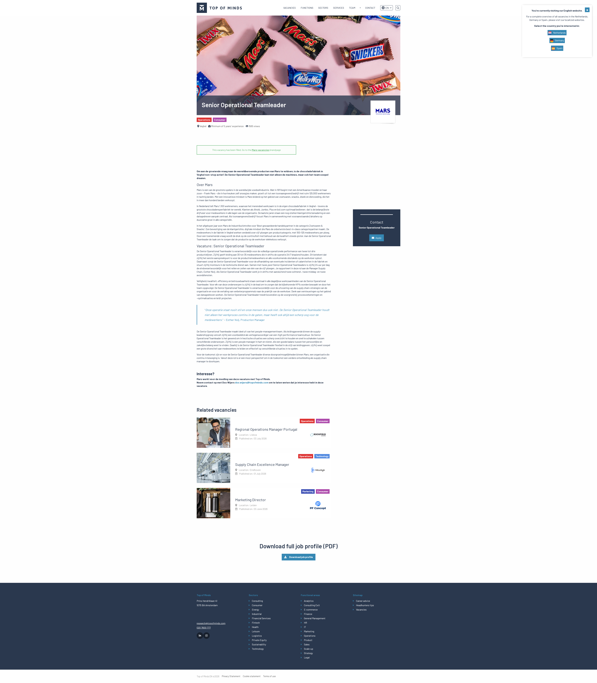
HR (305, 622)
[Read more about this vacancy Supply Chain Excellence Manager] (264, 468)
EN (387, 7)
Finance (308, 613)
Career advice (363, 600)
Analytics (309, 600)
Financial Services (261, 618)
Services (338, 7)
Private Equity (259, 640)
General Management (314, 618)
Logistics (257, 635)
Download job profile (301, 556)
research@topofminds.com (211, 623)
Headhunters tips (365, 605)
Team (352, 7)
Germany (559, 40)
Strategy (308, 653)
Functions (307, 7)
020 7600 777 (204, 627)
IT (305, 626)
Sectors (323, 7)
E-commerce (311, 609)
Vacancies (289, 7)
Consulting (257, 600)
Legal (307, 657)
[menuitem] (289, 8)
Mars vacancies (260, 149)
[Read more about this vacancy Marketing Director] (264, 503)
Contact (370, 7)
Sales (307, 644)
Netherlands (559, 32)
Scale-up (308, 648)
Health (255, 626)
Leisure (256, 631)
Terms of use (269, 676)
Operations (309, 635)
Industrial (256, 613)
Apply (378, 237)
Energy (255, 609)
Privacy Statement (231, 676)
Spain (559, 48)
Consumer (257, 605)
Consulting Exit (312, 605)
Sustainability (259, 644)
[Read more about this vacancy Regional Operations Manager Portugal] (264, 432)
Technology (258, 648)
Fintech (256, 622)
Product (308, 640)
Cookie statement (252, 676)
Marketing (309, 631)
